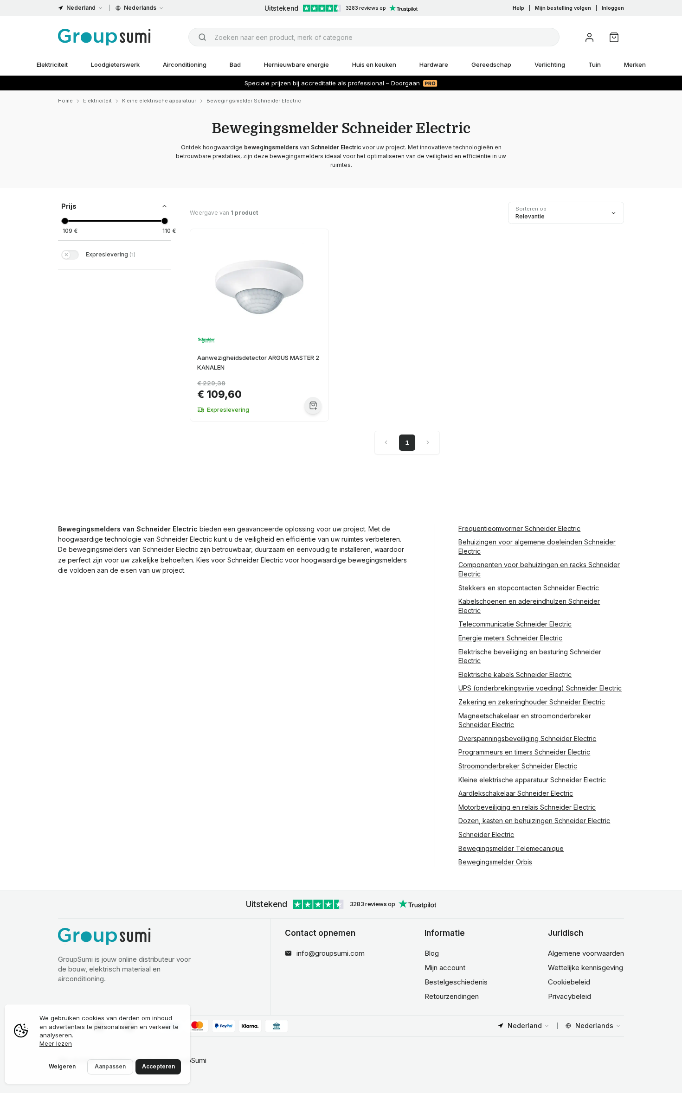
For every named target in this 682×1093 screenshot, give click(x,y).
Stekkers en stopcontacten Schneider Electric (528, 588)
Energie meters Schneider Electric (510, 638)
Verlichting (549, 64)
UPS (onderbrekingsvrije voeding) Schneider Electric (540, 688)
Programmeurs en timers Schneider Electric (524, 752)
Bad (235, 64)
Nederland (81, 7)
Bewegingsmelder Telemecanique (511, 848)
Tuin (594, 64)
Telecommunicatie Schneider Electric (515, 624)
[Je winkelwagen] (614, 37)
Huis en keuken (374, 64)
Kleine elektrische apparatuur (159, 100)
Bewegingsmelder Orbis (495, 862)
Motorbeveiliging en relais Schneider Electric (527, 807)
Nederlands (140, 7)
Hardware (433, 64)
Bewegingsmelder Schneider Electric (253, 100)
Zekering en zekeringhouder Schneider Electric (531, 702)
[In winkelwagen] (313, 405)
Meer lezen (55, 1043)
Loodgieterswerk (115, 64)
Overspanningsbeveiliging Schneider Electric (527, 738)
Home (65, 100)
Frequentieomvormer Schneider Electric (519, 528)
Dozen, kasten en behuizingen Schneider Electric (534, 821)
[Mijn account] (589, 37)
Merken (635, 64)
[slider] (64, 220)
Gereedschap (491, 64)
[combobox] (374, 37)
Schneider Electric (486, 834)
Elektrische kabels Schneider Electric (515, 674)
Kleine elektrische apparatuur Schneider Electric (532, 780)
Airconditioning (184, 64)
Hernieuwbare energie (296, 64)
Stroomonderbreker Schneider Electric (517, 766)
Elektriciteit (52, 64)
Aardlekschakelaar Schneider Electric (515, 793)
